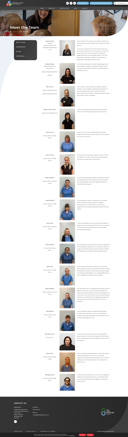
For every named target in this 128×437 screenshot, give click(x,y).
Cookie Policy (18, 431)
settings (72, 435)
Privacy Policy (31, 431)
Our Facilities (64, 8)
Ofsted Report (21, 47)
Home (42, 8)
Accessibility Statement (47, 431)
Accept (82, 435)
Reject (90, 435)
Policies (18, 51)
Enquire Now (83, 3)
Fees (75, 8)
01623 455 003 (36, 409)
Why (101, 3)
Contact (85, 8)
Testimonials (20, 56)
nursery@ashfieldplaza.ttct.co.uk (41, 415)
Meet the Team (20, 42)
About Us (52, 8)
